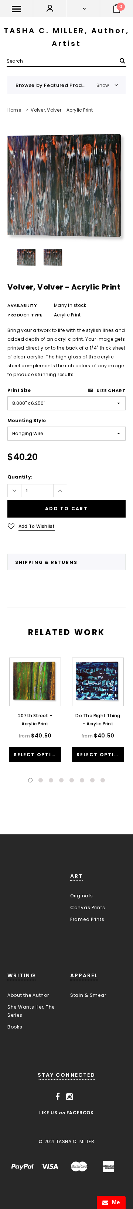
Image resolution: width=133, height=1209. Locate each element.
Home (14, 110)
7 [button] (92, 780)
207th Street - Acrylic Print (35, 719)
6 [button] (82, 780)
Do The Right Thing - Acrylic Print (97, 719)
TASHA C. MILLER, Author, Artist (66, 37)
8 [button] (102, 780)
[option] (66, 188)
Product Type (24, 315)
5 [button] (71, 780)
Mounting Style (26, 420)
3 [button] (51, 780)
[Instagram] (69, 1097)
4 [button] (61, 780)
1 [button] (30, 780)
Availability (22, 305)
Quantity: (20, 477)
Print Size (19, 390)
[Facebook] (57, 1097)
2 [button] (40, 780)
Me (114, 1202)
